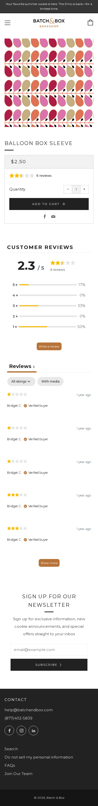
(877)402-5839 (18, 718)
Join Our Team (18, 773)
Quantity (17, 189)
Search (11, 748)
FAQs (10, 765)
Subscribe (46, 664)
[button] (49, 284)
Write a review (49, 346)
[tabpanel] (49, 474)
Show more (49, 563)
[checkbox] (50, 381)
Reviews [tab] (22, 366)
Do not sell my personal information (39, 757)
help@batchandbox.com (29, 710)
